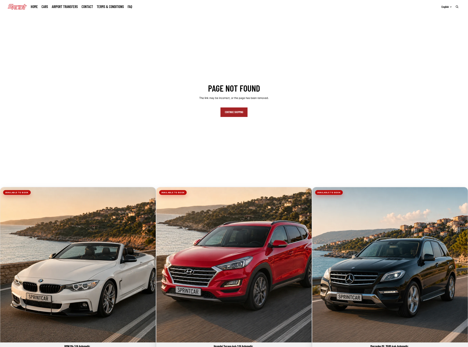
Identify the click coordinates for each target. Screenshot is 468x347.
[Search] (457, 7)
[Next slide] (150, 265)
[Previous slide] (5, 265)
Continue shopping (234, 112)
